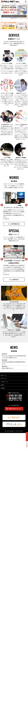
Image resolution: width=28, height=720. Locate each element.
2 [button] (13, 18)
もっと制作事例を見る (14, 224)
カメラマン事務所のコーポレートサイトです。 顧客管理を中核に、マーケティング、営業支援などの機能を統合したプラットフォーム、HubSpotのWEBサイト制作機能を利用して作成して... (13, 213)
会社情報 (2, 388)
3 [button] (15, 18)
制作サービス (3, 375)
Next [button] (25, 204)
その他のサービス (4, 381)
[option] (14, 11)
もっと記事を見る (14, 279)
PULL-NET (12, 430)
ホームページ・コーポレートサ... (14, 207)
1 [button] (10, 18)
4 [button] (17, 18)
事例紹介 (2, 385)
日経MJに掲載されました (7, 368)
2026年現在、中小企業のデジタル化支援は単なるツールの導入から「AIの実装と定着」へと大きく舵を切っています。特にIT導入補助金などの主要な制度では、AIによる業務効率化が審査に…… (14, 269)
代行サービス (3, 378)
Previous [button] (1, 204)
